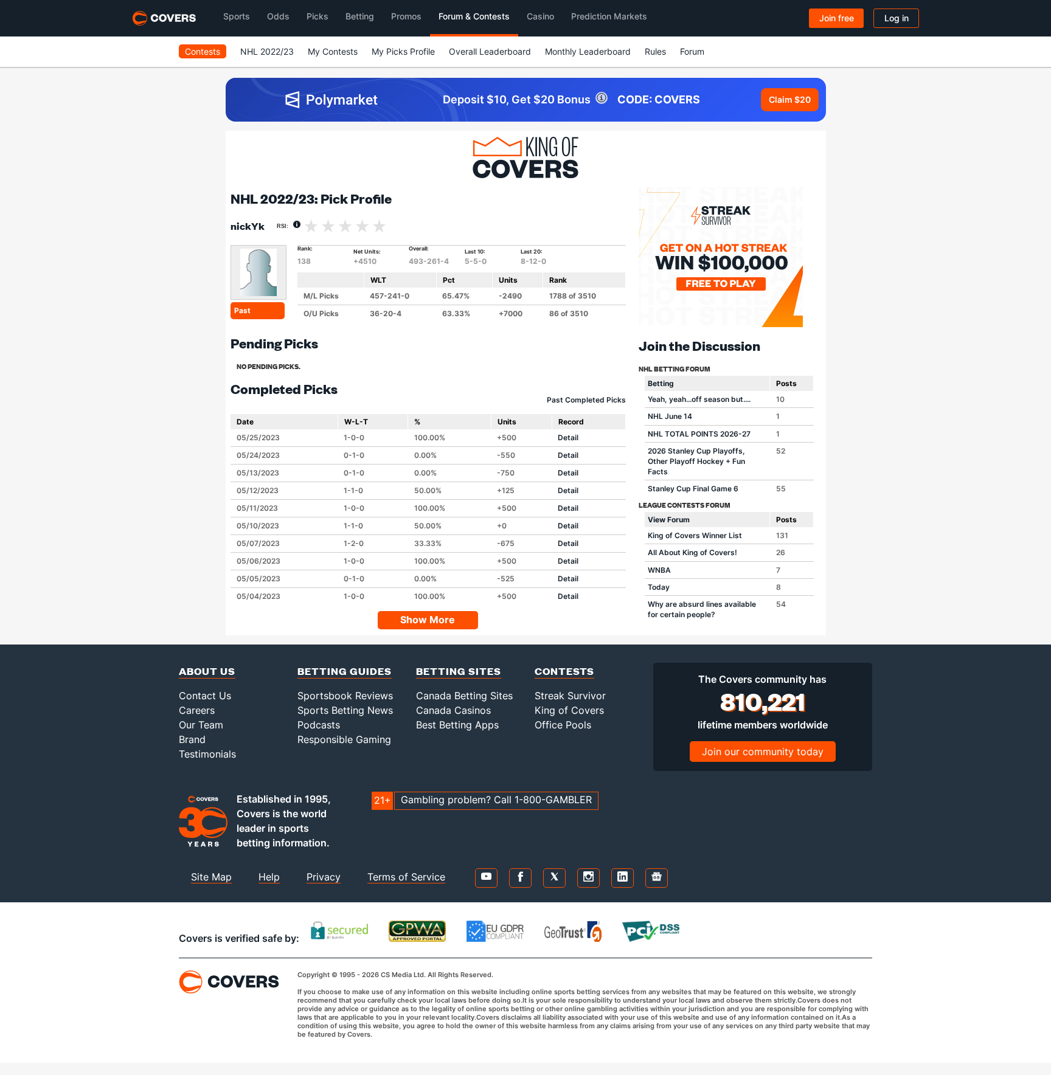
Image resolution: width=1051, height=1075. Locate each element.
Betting (661, 383)
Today (659, 587)
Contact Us (205, 696)
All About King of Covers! (692, 552)
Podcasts (318, 725)
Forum (692, 51)
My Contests (333, 51)
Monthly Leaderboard (588, 51)
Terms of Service (406, 877)
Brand (192, 739)
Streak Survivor (570, 696)
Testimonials (207, 754)
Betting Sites (458, 671)
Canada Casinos (453, 710)
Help (269, 877)
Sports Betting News (345, 710)
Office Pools (563, 725)
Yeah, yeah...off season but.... (699, 399)
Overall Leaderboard (490, 51)
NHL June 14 (670, 416)
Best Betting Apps (457, 725)
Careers (197, 710)
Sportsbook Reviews (345, 696)
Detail (568, 437)
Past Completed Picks (586, 399)
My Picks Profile (403, 51)
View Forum (669, 519)
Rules (655, 51)
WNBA (659, 570)
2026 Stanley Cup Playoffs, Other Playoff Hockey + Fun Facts (696, 461)
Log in (896, 18)
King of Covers (569, 710)
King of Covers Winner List (695, 535)
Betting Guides (344, 671)
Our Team (201, 725)
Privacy (324, 877)
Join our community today (763, 751)
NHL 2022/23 (267, 51)
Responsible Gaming (344, 739)
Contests (202, 51)
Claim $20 (790, 99)
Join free (836, 18)
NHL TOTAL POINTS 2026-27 (699, 433)
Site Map (211, 877)
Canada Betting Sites (464, 696)
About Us (207, 671)
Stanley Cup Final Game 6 (693, 488)
